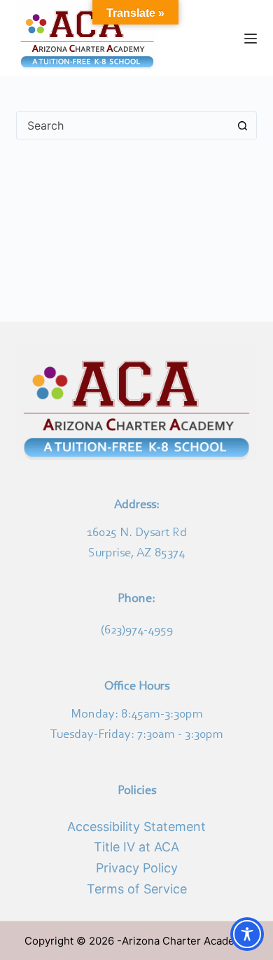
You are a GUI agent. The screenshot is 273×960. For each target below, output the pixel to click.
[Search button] (243, 125)
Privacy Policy (137, 867)
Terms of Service (137, 889)
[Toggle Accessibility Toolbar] (247, 934)
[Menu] (250, 38)
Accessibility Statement (136, 826)
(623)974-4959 (137, 630)
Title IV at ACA (136, 846)
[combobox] (123, 125)
